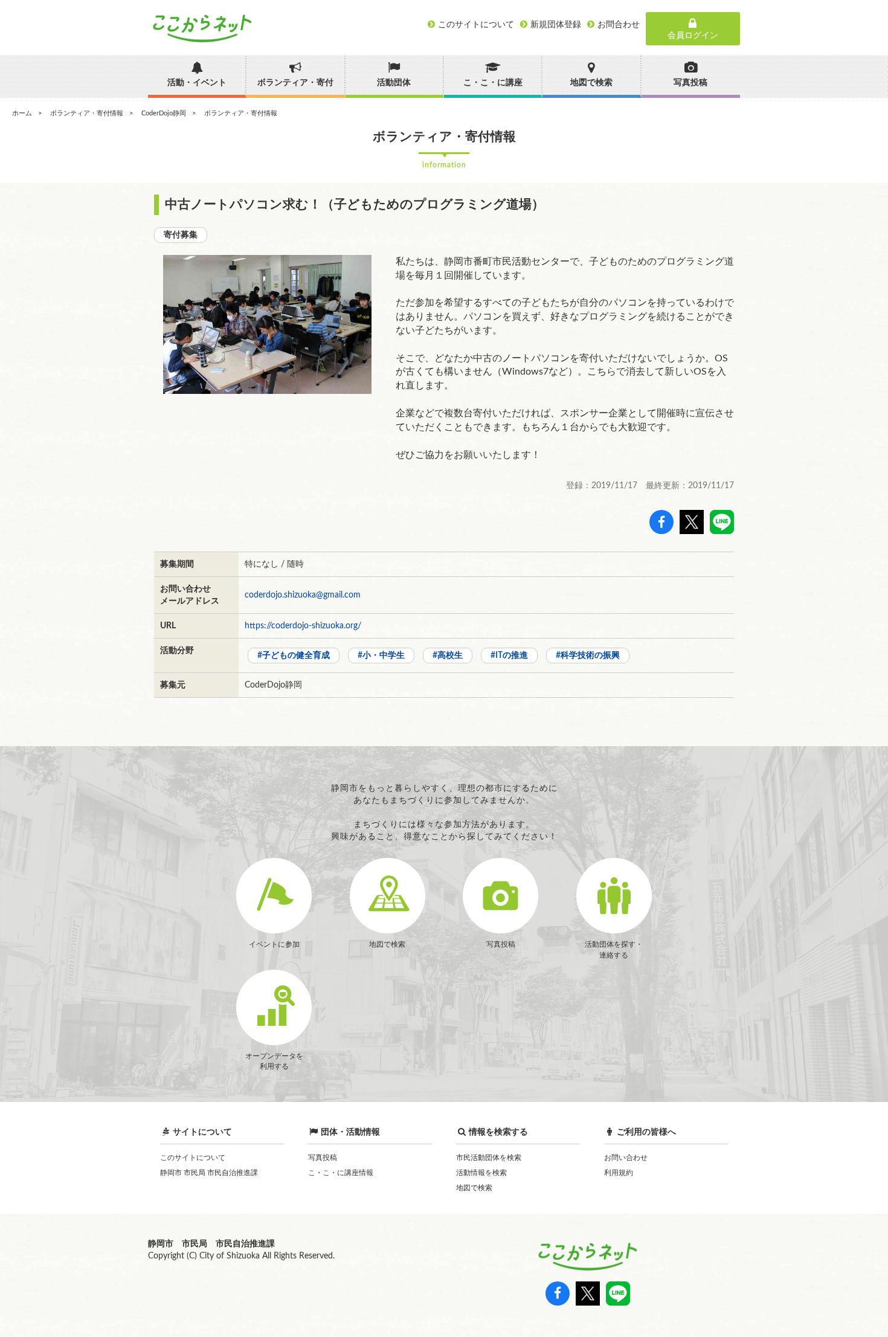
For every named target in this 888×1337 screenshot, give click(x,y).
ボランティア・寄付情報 (86, 113)
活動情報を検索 (481, 1172)
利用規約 (618, 1172)
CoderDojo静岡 (163, 113)
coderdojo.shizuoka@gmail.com (303, 595)
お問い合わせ (626, 1157)
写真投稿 (322, 1157)
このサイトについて (192, 1157)
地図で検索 (474, 1187)
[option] (267, 324)
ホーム (22, 113)
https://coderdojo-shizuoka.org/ (303, 626)
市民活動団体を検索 (488, 1157)
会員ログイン (693, 35)
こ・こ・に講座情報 (340, 1172)
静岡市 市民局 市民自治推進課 (209, 1172)
